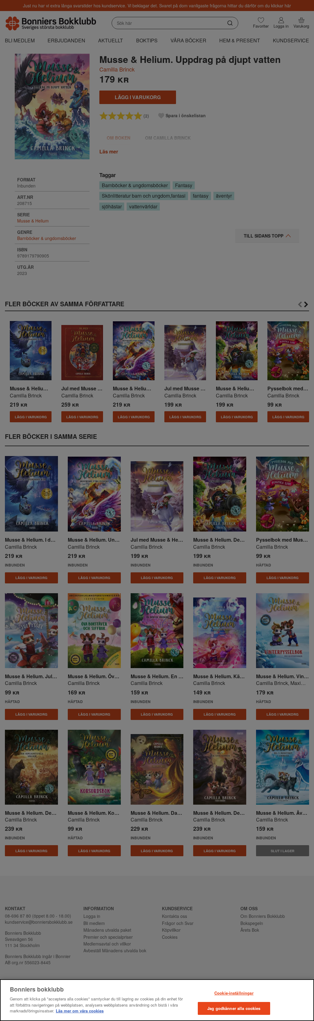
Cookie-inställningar (234, 993)
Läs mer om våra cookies (80, 1011)
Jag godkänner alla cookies (233, 1008)
